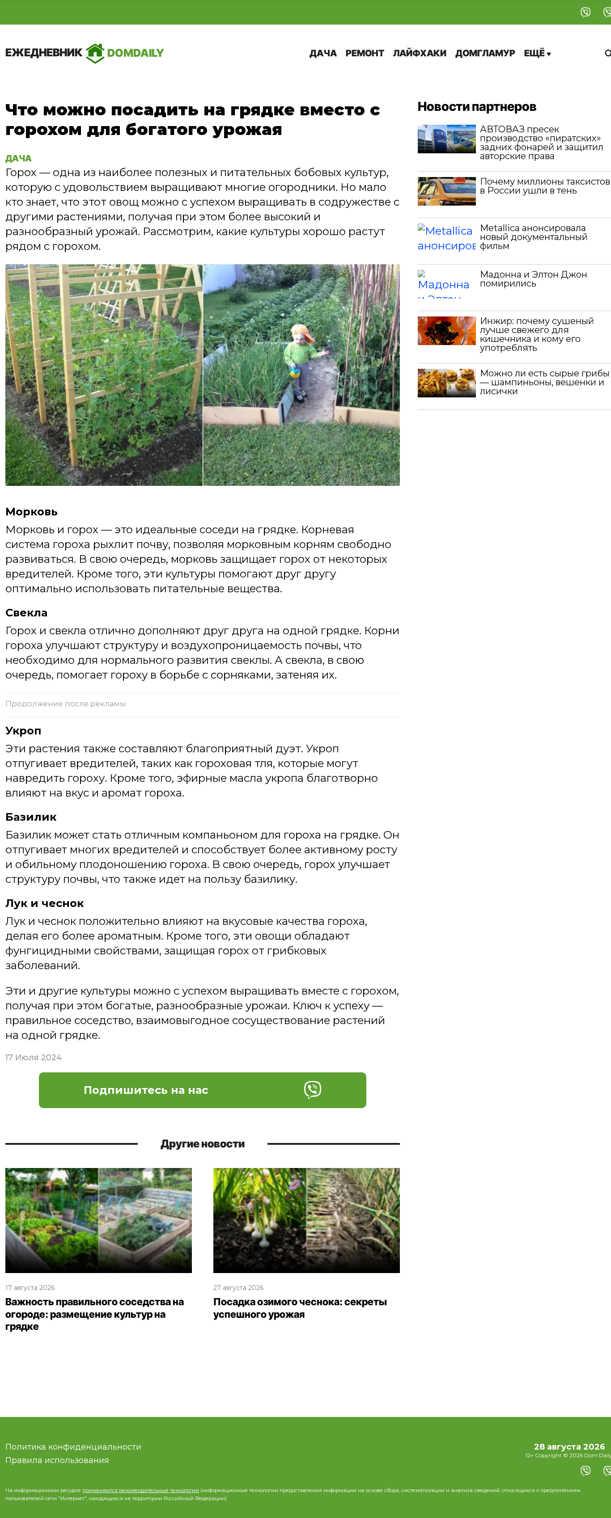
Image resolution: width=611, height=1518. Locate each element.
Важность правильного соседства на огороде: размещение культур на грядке (94, 1314)
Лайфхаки (419, 53)
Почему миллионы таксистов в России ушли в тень (545, 186)
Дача (323, 53)
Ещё (535, 53)
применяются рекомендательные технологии (140, 1490)
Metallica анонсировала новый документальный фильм (534, 237)
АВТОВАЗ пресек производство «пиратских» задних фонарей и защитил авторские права (541, 142)
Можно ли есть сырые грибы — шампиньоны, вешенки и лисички (545, 382)
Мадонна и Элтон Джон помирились (533, 279)
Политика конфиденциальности (73, 1447)
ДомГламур (485, 53)
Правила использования (57, 1460)
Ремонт (365, 53)
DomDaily (84, 52)
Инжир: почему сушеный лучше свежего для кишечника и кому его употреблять (537, 334)
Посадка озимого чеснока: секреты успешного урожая (300, 1308)
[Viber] (586, 12)
